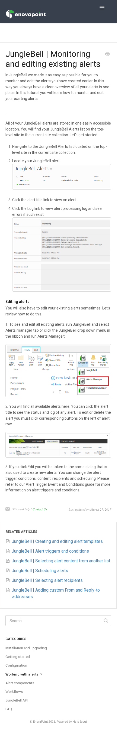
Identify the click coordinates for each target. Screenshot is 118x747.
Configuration (16, 665)
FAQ (8, 709)
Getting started (17, 657)
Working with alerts (22, 674)
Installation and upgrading (26, 648)
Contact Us (40, 509)
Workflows (14, 692)
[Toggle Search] (106, 620)
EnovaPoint (40, 721)
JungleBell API (16, 700)
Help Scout (80, 721)
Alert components (19, 683)
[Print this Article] (107, 54)
